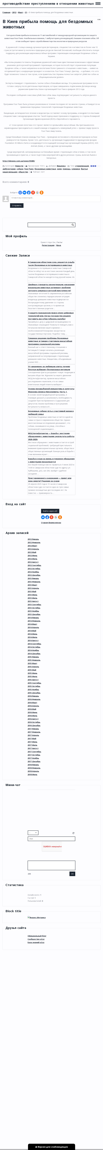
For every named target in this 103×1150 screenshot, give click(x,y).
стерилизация (82, 166)
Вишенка (61, 166)
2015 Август (33, 680)
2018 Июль (32, 774)
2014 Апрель (33, 627)
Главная (6, 12)
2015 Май (32, 670)
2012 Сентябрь (34, 565)
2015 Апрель (33, 666)
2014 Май (32, 630)
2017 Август (33, 748)
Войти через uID (50, 511)
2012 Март (32, 546)
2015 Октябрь (34, 686)
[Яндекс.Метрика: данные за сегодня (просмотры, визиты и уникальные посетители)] (37, 917)
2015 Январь (33, 657)
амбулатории (9, 169)
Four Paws (29, 169)
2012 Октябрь (34, 568)
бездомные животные (45, 169)
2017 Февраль (34, 732)
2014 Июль (32, 637)
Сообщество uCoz (36, 939)
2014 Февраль (34, 621)
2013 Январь (33, 578)
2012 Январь (33, 539)
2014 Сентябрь (34, 644)
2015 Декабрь (34, 693)
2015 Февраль (34, 660)
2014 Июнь (32, 634)
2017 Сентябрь (34, 751)
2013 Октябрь (34, 608)
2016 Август (33, 719)
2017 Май (32, 738)
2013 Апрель (33, 588)
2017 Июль (32, 745)
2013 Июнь (32, 595)
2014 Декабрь (34, 653)
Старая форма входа (51, 522)
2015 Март (32, 663)
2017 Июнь (32, 742)
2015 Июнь (32, 673)
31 (26, 12)
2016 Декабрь (34, 725)
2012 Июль (32, 559)
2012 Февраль (34, 542)
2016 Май (32, 709)
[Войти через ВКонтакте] (24, 192)
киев (59, 169)
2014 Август (33, 640)
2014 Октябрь (34, 647)
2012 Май (32, 552)
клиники (76, 169)
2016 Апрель (33, 706)
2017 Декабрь (34, 761)
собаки (20, 169)
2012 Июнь (32, 555)
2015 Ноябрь (33, 689)
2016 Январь (33, 696)
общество (23, 172)
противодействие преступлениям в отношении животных (48, 4)
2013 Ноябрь (33, 611)
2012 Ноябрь (33, 572)
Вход (58, 245)
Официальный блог (37, 936)
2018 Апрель (33, 771)
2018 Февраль (34, 768)
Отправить (16, 205)
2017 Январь (33, 729)
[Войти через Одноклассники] (41, 192)
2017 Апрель (33, 735)
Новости (19, 166)
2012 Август (33, 562)
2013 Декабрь (34, 614)
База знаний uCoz (36, 942)
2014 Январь (33, 617)
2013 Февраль (34, 581)
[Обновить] (73, 833)
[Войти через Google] (37, 192)
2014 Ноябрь (33, 650)
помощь (67, 169)
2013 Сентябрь (34, 604)
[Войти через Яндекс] (33, 192)
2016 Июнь (32, 712)
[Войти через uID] (20, 192)
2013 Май (32, 591)
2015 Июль (32, 676)
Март (20, 12)
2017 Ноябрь (33, 758)
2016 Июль (32, 715)
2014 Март (32, 624)
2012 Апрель (33, 549)
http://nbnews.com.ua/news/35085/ (19, 161)
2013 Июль (32, 598)
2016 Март (32, 702)
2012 (14, 12)
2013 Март (32, 585)
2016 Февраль (34, 699)
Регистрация (48, 245)
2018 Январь (33, 764)
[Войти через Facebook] (29, 192)
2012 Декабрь (34, 575)
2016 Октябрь (34, 722)
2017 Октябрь (34, 755)
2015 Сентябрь (34, 683)
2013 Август (33, 601)
